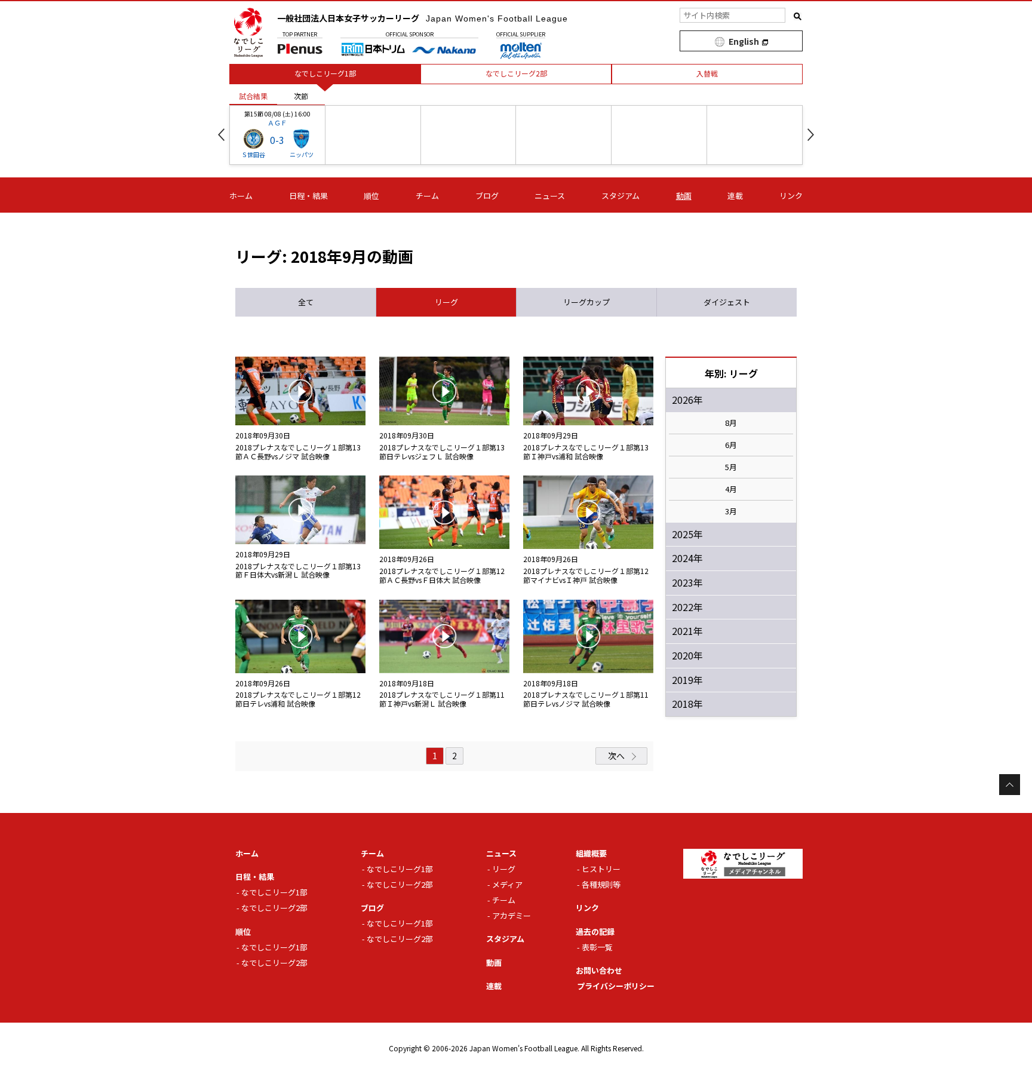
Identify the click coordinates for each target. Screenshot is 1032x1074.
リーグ (503, 868)
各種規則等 (601, 884)
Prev (221, 134)
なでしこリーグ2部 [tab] (516, 73)
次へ (616, 756)
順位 (371, 195)
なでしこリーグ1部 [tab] (325, 73)
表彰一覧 (597, 947)
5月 (731, 467)
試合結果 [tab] (253, 96)
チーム (427, 195)
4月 (731, 489)
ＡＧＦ (277, 122)
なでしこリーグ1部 (274, 892)
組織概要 (591, 853)
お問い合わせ (599, 970)
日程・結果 (308, 195)
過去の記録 (595, 931)
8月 (731, 423)
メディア (507, 884)
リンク (791, 195)
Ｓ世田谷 (253, 154)
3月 (731, 511)
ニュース (550, 195)
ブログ (487, 195)
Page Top (1009, 784)
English (744, 41)
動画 (684, 195)
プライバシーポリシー (616, 986)
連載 (735, 195)
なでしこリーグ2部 (274, 907)
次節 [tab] (301, 96)
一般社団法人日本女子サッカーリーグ (422, 18)
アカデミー (511, 915)
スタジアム (620, 195)
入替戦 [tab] (707, 73)
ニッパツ (302, 154)
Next (810, 134)
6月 (731, 445)
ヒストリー (601, 868)
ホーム (241, 195)
